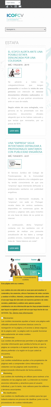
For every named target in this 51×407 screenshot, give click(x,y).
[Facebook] (7, 7)
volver (17, 259)
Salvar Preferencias (11, 401)
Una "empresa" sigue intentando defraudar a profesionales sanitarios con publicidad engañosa (25, 147)
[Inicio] (24, 17)
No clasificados (10, 386)
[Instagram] (15, 7)
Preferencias (9, 331)
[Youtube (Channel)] (19, 7)
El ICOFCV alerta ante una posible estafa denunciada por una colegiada (25, 56)
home (34, 259)
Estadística (8, 351)
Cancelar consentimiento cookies (25, 272)
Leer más (15, 131)
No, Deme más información (21, 306)
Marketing (8, 367)
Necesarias (8, 312)
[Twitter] (11, 7)
